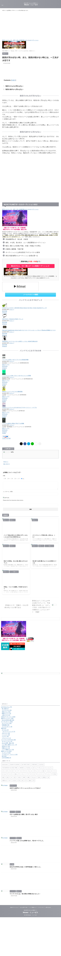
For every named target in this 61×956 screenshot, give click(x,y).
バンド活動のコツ (32, 907)
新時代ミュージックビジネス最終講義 (12, 391)
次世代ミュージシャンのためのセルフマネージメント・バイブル (19, 407)
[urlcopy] (39, 443)
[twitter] (21, 443)
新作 (39, 777)
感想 (28, 777)
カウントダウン (5, 771)
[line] (32, 443)
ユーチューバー (23, 774)
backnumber (5, 764)
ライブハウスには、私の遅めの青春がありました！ (25, 894)
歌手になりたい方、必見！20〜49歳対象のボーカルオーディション (20, 40)
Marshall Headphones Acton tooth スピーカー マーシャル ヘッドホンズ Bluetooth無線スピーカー (29, 330)
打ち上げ (34, 777)
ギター (12, 771)
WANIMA (22, 767)
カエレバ (11, 309)
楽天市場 (4, 311)
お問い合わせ (48, 907)
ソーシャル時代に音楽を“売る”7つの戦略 (13, 423)
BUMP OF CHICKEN (14, 764)
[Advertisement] (30, 25)
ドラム (28, 771)
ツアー (18, 771)
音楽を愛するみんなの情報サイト (30, 910)
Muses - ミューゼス (31, 5)
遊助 (30, 780)
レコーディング (41, 774)
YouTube (28, 767)
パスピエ (48, 771)
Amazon (4, 312)
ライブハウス (32, 774)
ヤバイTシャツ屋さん (13, 774)
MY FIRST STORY (26, 764)
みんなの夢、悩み (23, 907)
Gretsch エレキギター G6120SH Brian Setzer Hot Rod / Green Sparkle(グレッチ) (24, 308)
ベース (54, 771)
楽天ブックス (5, 364)
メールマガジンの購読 (30, 294)
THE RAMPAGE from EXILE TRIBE (9, 767)
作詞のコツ (5, 461)
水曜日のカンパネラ (6, 780)
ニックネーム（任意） (8, 491)
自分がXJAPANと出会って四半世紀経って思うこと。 (26, 867)
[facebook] (24, 443)
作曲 (3, 777)
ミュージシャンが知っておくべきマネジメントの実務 (16, 375)
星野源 (44, 777)
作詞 (7, 464)
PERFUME (34, 764)
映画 (4, 464)
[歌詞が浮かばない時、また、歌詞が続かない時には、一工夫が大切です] (28, 443)
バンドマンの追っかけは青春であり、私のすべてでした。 (27, 840)
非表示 (13, 80)
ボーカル (4, 774)
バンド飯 (42, 771)
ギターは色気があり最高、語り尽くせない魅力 (24, 814)
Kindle (4, 369)
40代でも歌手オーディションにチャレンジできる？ (25, 788)
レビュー (49, 774)
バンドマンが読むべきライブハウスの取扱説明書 (15, 359)
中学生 (54, 774)
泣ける (14, 780)
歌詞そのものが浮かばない (14, 86)
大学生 (19, 777)
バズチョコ (35, 771)
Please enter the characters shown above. (13, 500)
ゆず (34, 767)
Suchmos (41, 764)
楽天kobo (5, 366)
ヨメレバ (11, 361)
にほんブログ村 (6, 438)
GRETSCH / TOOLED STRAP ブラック (12, 319)
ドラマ (23, 771)
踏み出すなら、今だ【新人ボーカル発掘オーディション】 (30, 266)
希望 (24, 777)
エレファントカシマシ (47, 767)
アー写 (38, 767)
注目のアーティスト (14, 907)
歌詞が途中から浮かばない (14, 89)
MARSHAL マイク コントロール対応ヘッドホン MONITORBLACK (19, 341)
